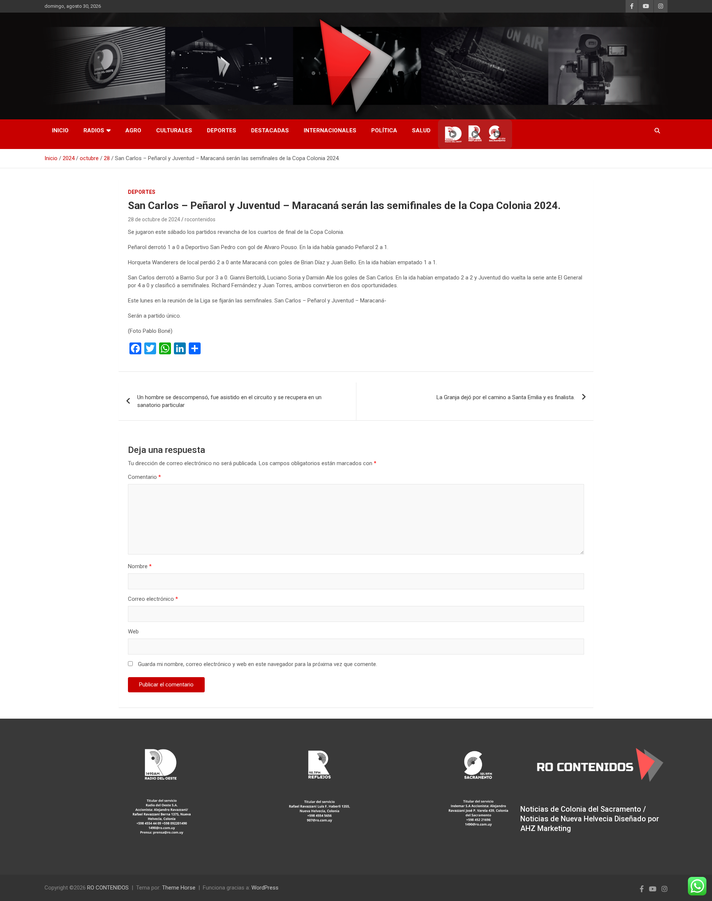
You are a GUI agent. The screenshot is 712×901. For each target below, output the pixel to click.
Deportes (221, 130)
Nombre (140, 566)
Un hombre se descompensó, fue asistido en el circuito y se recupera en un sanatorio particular (229, 401)
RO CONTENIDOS (108, 887)
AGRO (133, 130)
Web (133, 631)
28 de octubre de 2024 (154, 219)
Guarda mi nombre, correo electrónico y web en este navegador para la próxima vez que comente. (257, 664)
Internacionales (330, 130)
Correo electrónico (153, 599)
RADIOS (93, 130)
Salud (421, 130)
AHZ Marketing (545, 828)
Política (384, 130)
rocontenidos (200, 219)
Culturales (174, 130)
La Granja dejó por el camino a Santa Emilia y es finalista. (505, 397)
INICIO (60, 130)
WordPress (264, 887)
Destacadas (270, 130)
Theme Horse (178, 887)
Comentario (144, 477)
